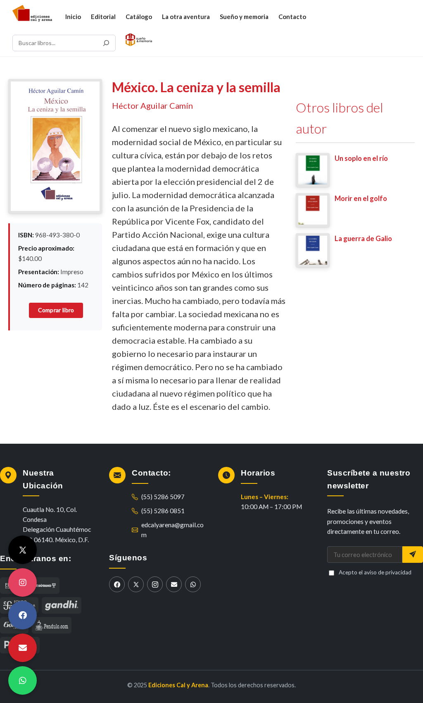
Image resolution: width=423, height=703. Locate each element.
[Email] (174, 584)
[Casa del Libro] (45, 585)
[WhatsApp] (193, 584)
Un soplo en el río (361, 158)
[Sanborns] (51, 625)
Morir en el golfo (361, 198)
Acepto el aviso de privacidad (375, 572)
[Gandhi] (61, 605)
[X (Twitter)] (136, 584)
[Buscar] (106, 43)
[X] (22, 550)
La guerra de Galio (363, 238)
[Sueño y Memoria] (138, 39)
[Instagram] (155, 584)
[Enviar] (412, 554)
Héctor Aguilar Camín (152, 105)
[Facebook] (117, 584)
